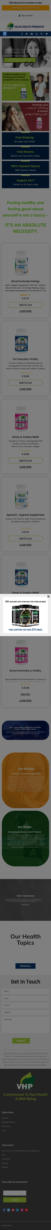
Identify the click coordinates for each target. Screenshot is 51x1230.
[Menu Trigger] (5, 33)
